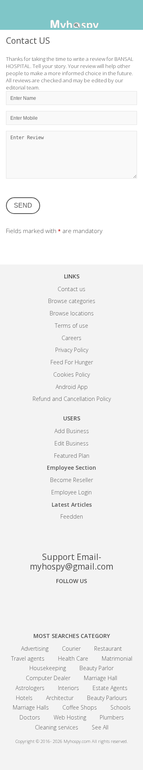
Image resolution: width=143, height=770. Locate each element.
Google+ (71, 603)
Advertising (34, 648)
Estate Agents (110, 688)
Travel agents (27, 658)
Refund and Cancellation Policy (72, 398)
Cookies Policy (71, 374)
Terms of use (71, 325)
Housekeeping (47, 668)
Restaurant (108, 648)
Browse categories (71, 301)
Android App (72, 387)
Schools (120, 707)
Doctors (29, 717)
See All (100, 727)
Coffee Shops (79, 707)
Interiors (68, 688)
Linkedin (99, 603)
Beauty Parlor (96, 668)
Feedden (71, 516)
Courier (71, 648)
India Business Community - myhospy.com (71, 16)
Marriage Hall (100, 678)
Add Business (71, 431)
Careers (71, 338)
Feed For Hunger (71, 362)
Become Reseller (71, 480)
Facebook (44, 603)
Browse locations (72, 313)
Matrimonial (117, 658)
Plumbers (112, 717)
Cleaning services (56, 727)
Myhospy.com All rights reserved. (96, 741)
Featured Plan (71, 455)
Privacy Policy (71, 350)
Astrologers (29, 688)
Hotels (24, 698)
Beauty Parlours (107, 698)
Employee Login (71, 492)
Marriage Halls (31, 707)
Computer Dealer (48, 678)
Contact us (71, 289)
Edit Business (71, 443)
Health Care (73, 658)
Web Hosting (70, 717)
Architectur (59, 698)
